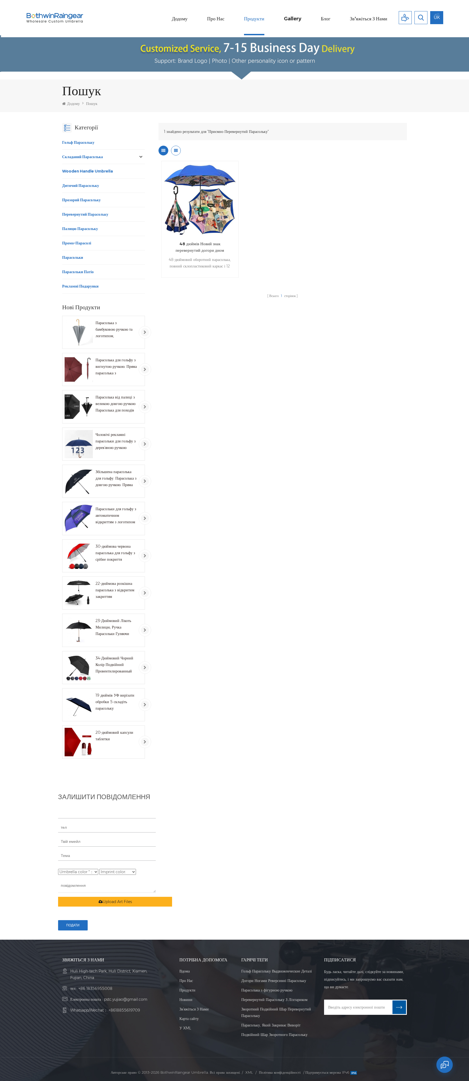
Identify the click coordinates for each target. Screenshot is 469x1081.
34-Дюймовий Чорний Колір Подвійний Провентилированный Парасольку (114, 665)
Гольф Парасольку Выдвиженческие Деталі (276, 971)
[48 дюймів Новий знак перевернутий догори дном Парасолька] (200, 199)
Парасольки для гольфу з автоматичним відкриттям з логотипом (116, 515)
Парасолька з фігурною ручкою (266, 990)
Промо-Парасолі (76, 243)
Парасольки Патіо (78, 271)
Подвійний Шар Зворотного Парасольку (274, 1034)
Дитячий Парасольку (80, 185)
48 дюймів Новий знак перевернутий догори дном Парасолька (200, 247)
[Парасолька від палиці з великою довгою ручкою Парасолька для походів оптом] (79, 407)
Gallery (292, 19)
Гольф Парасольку (78, 142)
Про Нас (186, 980)
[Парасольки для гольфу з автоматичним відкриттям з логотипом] (79, 518)
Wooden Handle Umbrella (87, 171)
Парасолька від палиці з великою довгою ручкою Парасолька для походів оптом (115, 404)
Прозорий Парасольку (81, 199)
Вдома (184, 971)
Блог (325, 19)
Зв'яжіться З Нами (194, 1009)
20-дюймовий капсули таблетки (114, 735)
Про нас (215, 19)
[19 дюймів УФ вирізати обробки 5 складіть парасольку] (79, 705)
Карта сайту (189, 1018)
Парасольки (72, 257)
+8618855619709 (124, 1010)
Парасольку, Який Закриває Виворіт (270, 1025)
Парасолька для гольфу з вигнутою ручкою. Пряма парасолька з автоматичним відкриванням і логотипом (116, 367)
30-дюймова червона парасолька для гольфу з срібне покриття (115, 553)
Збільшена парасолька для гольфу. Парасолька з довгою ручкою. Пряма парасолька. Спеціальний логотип (116, 478)
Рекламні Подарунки (80, 286)
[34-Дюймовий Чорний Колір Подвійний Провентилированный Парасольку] (79, 667)
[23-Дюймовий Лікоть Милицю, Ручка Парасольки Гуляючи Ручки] (79, 630)
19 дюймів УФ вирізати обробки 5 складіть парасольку (115, 702)
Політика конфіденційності (280, 1072)
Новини (185, 999)
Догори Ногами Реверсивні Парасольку (273, 980)
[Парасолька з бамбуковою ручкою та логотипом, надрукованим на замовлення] (79, 332)
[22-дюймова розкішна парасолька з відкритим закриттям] (79, 593)
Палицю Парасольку (80, 228)
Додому (180, 19)
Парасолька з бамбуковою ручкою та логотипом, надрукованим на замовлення (114, 329)
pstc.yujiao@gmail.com (125, 999)
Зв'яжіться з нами (368, 19)
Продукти (254, 19)
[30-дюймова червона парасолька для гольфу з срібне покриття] (79, 556)
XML (249, 1072)
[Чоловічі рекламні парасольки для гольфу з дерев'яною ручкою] (79, 444)
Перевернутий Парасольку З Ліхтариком (274, 999)
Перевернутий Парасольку (85, 214)
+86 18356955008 (95, 988)
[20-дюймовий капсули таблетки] (79, 742)
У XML (185, 1028)
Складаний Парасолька (82, 156)
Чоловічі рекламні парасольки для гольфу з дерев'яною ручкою (116, 441)
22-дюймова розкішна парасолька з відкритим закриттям (115, 590)
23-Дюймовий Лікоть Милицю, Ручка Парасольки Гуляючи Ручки (113, 627)
